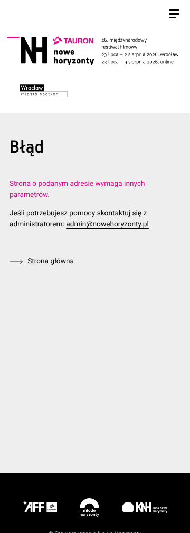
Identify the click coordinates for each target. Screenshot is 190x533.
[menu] (174, 15)
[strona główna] (92, 51)
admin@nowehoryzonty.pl (107, 224)
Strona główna (50, 261)
